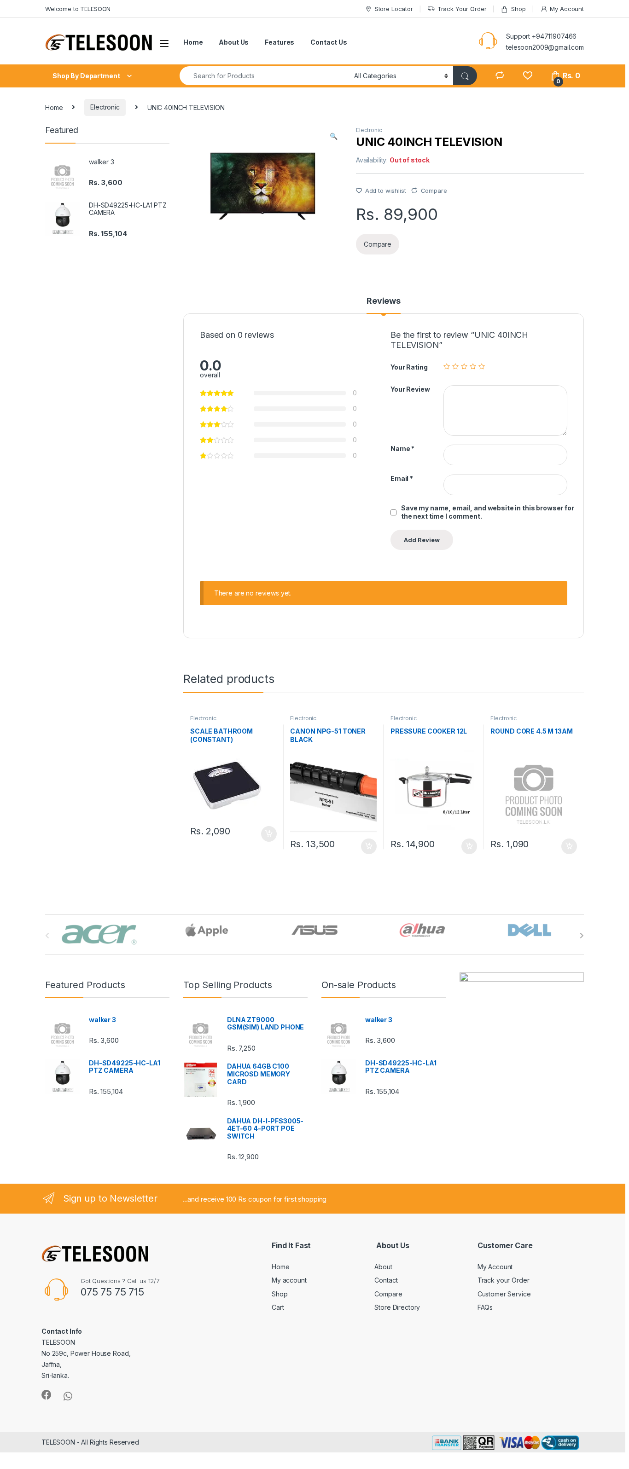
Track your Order (504, 1280)
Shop (518, 8)
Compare (434, 190)
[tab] (384, 305)
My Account (567, 8)
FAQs (485, 1307)
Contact (385, 1280)
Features (279, 42)
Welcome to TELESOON (78, 8)
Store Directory (397, 1307)
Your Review (410, 389)
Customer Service (504, 1294)
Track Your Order (462, 8)
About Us (234, 42)
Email (401, 478)
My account (289, 1280)
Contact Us (328, 42)
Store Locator (394, 8)
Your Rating (408, 367)
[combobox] (264, 75)
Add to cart (269, 834)
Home (193, 42)
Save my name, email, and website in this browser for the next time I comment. (487, 512)
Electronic (105, 107)
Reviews (384, 301)
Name (402, 448)
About (383, 1267)
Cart (278, 1307)
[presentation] (582, 935)
